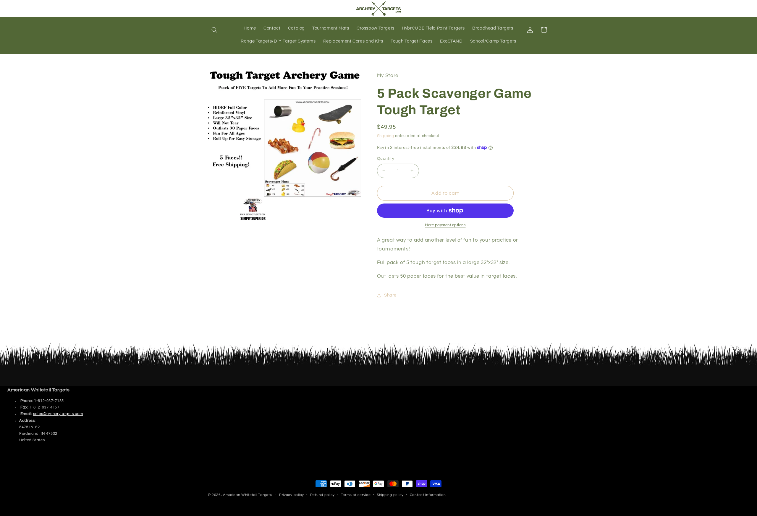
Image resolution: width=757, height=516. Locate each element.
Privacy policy (291, 495)
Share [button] (390, 295)
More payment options (445, 225)
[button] (214, 30)
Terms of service (356, 495)
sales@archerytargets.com (58, 414)
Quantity (385, 159)
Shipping (385, 136)
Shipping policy (390, 495)
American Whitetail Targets (247, 495)
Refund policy (322, 495)
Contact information (428, 495)
